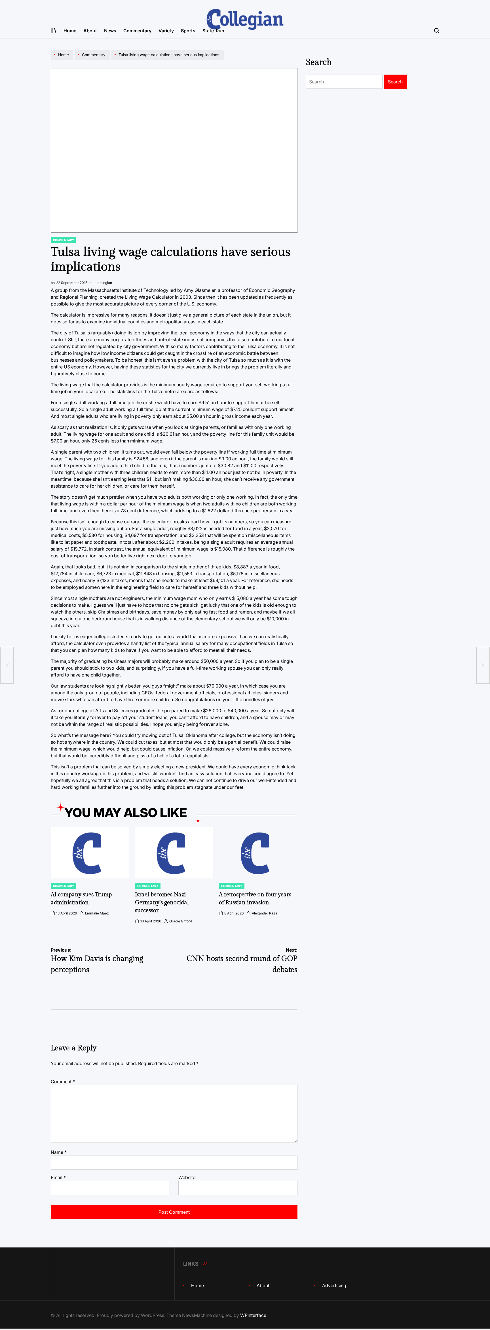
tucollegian (103, 283)
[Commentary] (93, 59)
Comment (63, 1081)
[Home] (63, 59)
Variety (166, 30)
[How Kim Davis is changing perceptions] (7, 665)
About (90, 30)
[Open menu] (53, 30)
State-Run (213, 30)
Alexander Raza (264, 913)
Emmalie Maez (97, 913)
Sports (188, 30)
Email (58, 1177)
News (110, 30)
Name (59, 1152)
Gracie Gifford (180, 921)
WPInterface (253, 1315)
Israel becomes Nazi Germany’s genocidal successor (162, 902)
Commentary (137, 30)
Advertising (334, 1285)
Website (186, 1177)
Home (70, 30)
